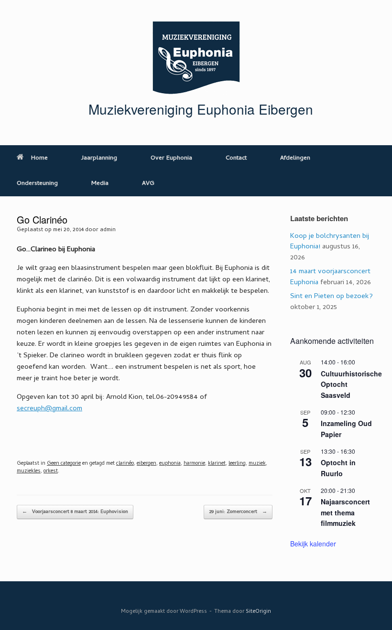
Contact (236, 158)
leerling (237, 463)
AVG (148, 184)
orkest (51, 471)
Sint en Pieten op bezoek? (331, 296)
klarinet (217, 463)
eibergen (146, 463)
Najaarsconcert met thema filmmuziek (345, 512)
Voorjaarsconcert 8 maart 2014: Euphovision (75, 512)
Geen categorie (64, 463)
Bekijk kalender (313, 543)
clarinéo (125, 463)
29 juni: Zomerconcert (238, 512)
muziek (257, 463)
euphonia (170, 463)
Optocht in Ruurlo (338, 468)
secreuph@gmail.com (49, 409)
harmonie (194, 463)
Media (100, 184)
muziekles (29, 471)
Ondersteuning (37, 184)
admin (108, 230)
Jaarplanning (99, 158)
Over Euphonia (171, 158)
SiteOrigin (258, 611)
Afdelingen (295, 158)
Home (39, 158)
